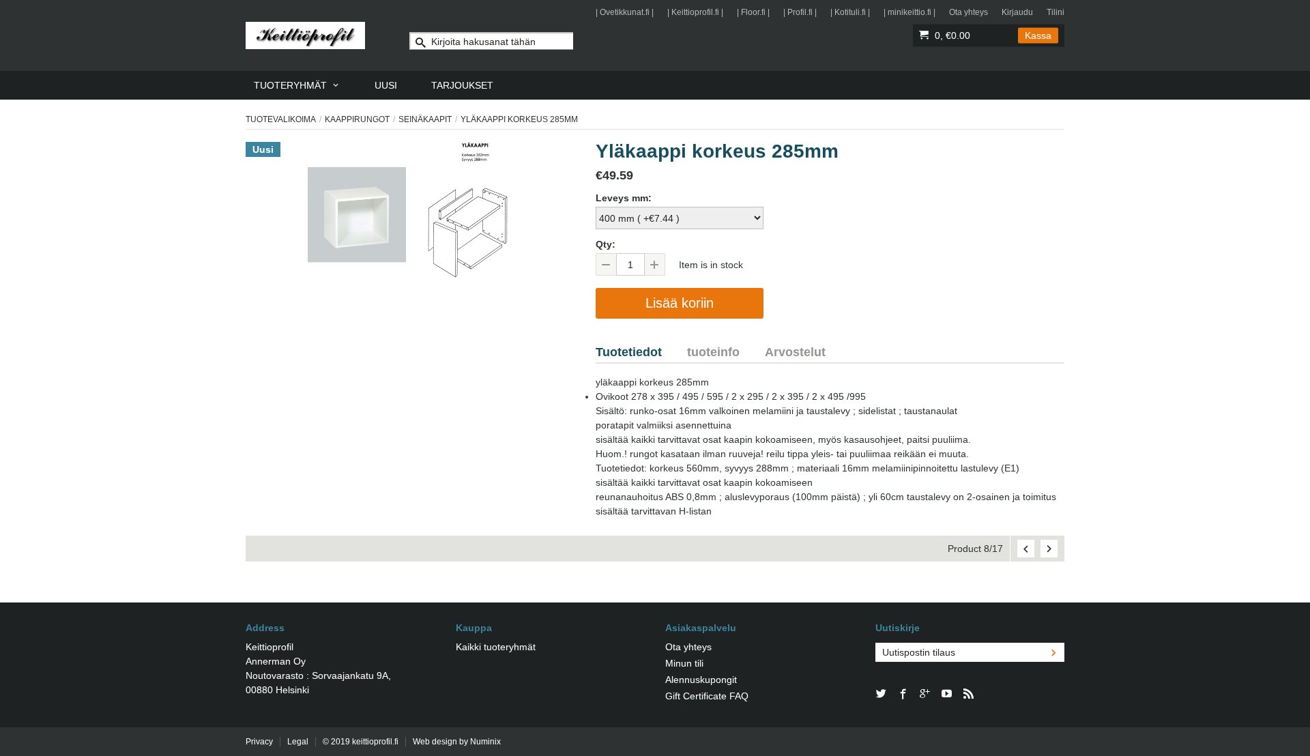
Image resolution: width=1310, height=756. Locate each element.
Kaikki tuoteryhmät (496, 646)
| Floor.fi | (753, 12)
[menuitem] (297, 85)
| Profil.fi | (800, 12)
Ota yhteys (968, 12)
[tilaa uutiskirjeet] (1053, 652)
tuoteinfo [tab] (713, 352)
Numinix (485, 741)
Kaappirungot (357, 119)
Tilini (1055, 12)
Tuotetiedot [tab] (629, 352)
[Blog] (969, 694)
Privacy (259, 741)
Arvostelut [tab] (795, 352)
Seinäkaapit (425, 119)
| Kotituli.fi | (850, 12)
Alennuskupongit (701, 679)
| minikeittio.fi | (909, 12)
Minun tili (684, 663)
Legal (297, 741)
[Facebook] (903, 694)
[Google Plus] (925, 694)
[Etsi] (420, 44)
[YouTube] (947, 694)
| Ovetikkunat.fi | (625, 12)
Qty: (605, 244)
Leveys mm (622, 197)
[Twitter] (881, 694)
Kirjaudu (1017, 12)
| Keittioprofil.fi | (695, 12)
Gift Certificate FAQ (706, 695)
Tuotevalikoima (281, 119)
